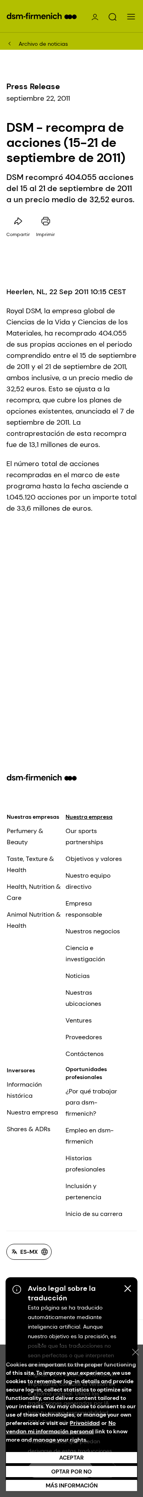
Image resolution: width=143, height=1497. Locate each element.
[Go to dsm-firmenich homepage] (41, 16)
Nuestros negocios (93, 931)
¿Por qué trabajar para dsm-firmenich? (91, 1102)
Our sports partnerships (84, 836)
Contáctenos (85, 1054)
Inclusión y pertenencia (83, 1191)
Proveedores (84, 1037)
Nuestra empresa (89, 816)
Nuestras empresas (33, 816)
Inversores (21, 1070)
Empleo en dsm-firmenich (90, 1136)
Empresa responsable (84, 909)
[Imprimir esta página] (45, 221)
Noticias (78, 976)
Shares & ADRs (28, 1129)
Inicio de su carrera (94, 1214)
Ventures (79, 1020)
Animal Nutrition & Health (34, 920)
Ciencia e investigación (85, 953)
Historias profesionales (85, 1163)
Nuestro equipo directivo (88, 881)
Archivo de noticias (43, 43)
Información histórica (24, 1090)
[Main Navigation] (131, 16)
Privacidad (85, 1423)
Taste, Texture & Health (30, 864)
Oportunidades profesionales (86, 1073)
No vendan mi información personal (61, 1427)
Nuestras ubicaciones (83, 998)
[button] (112, 17)
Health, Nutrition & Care (34, 892)
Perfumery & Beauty (25, 836)
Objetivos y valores (94, 859)
